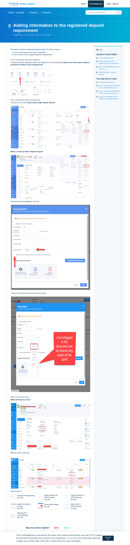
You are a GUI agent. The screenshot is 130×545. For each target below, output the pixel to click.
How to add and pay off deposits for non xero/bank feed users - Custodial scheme (109, 92)
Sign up (115, 4)
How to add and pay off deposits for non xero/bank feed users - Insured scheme (109, 87)
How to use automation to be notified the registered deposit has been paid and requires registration (108, 98)
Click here (70, 538)
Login (108, 4)
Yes (67, 528)
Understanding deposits (106, 82)
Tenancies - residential (39, 12)
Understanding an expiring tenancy (107, 73)
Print (100, 50)
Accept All (108, 538)
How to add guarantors (106, 58)
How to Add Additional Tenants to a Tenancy (109, 68)
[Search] (119, 12)
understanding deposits (36, 49)
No (57, 528)
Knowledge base (96, 4)
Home (83, 4)
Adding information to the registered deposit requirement (109, 62)
